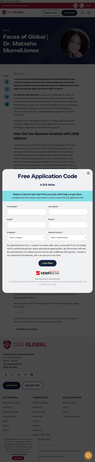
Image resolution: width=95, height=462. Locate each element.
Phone (51, 219)
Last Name (53, 206)
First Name (12, 206)
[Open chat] (88, 455)
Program (11, 232)
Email (10, 219)
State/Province (55, 232)
